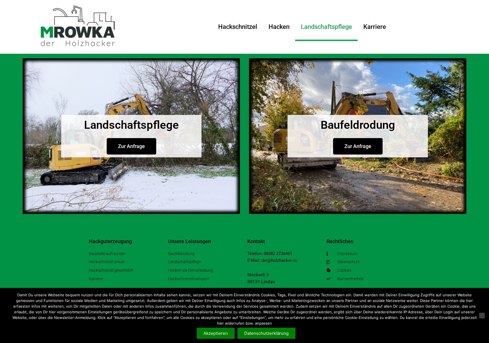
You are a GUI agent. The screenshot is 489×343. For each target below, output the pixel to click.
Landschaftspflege (326, 26)
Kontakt (256, 241)
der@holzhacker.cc (279, 260)
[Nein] (482, 315)
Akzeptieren (215, 333)
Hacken (279, 26)
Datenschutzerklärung (266, 333)
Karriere (374, 26)
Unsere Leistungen (189, 241)
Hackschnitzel (237, 26)
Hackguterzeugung (110, 241)
